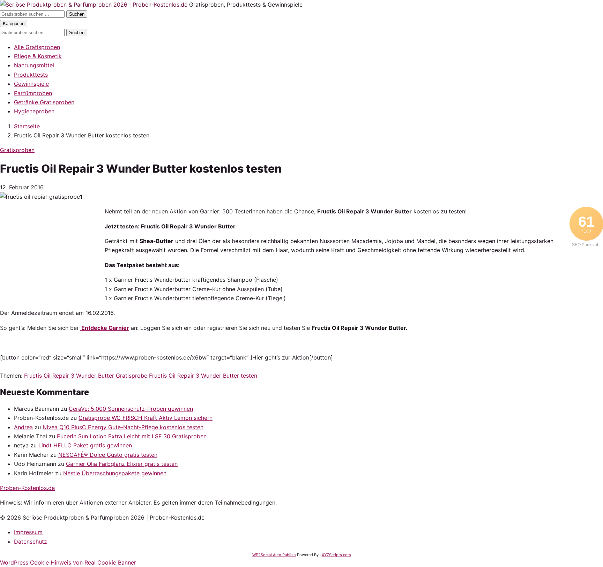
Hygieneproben (34, 111)
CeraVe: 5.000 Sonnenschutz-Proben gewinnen (131, 408)
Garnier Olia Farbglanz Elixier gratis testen (122, 463)
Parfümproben (33, 93)
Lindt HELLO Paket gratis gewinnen (85, 445)
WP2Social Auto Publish (274, 554)
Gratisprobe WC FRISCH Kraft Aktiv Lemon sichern (146, 417)
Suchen (76, 14)
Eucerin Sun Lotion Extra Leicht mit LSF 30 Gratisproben (132, 436)
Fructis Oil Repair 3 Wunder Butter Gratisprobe (85, 375)
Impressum (28, 532)
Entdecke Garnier (104, 327)
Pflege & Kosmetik (38, 56)
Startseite (27, 126)
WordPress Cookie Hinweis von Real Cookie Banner (68, 562)
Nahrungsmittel (34, 65)
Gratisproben (17, 149)
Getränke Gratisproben (44, 102)
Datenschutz (30, 541)
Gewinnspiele (31, 83)
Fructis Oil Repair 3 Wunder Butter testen (203, 375)
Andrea (23, 427)
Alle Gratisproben (37, 47)
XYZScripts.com (336, 554)
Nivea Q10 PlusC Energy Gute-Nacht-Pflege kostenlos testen (123, 427)
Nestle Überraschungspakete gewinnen (114, 473)
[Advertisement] (52, 250)
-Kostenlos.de (27, 487)
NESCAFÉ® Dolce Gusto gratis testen (107, 454)
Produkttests (31, 74)
